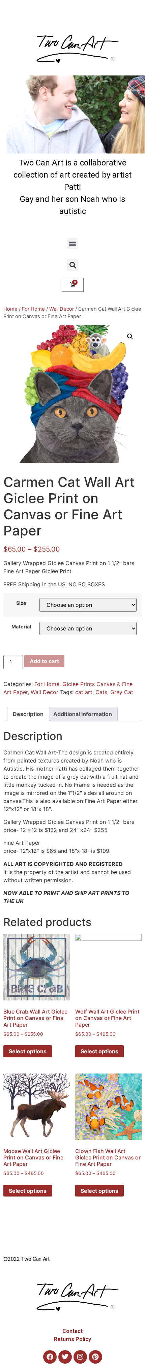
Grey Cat (121, 692)
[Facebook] (50, 1357)
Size (21, 603)
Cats (101, 692)
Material (21, 626)
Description (28, 714)
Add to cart (44, 661)
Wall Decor (61, 309)
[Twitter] (65, 1357)
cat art (83, 692)
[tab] (28, 714)
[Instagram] (80, 1357)
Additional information (82, 714)
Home (10, 309)
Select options (28, 1051)
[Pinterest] (95, 1357)
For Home (33, 309)
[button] (72, 243)
